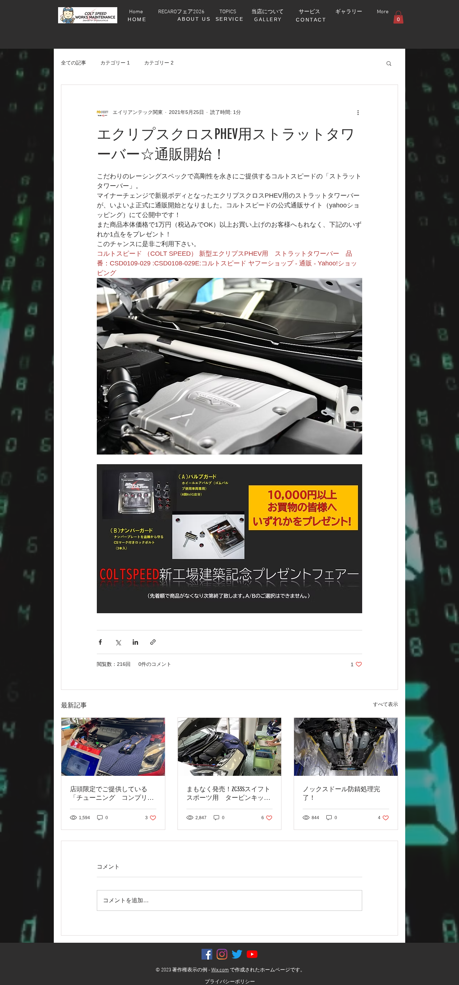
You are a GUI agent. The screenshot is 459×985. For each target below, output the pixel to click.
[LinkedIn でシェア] (135, 642)
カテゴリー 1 (115, 63)
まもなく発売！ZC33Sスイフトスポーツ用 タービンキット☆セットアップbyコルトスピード (228, 793)
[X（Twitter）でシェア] (117, 642)
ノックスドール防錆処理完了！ (341, 793)
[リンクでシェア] (153, 642)
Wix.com (220, 970)
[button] (398, 17)
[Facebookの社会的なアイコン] (207, 954)
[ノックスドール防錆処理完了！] (346, 747)
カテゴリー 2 (159, 63)
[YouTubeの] (252, 954)
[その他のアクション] (358, 112)
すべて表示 (385, 704)
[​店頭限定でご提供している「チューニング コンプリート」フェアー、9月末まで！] (113, 747)
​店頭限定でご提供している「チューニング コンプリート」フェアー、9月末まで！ (112, 793)
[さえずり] (237, 954)
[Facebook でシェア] (100, 642)
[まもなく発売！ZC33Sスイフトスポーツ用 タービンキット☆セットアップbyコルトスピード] (229, 747)
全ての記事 (73, 63)
